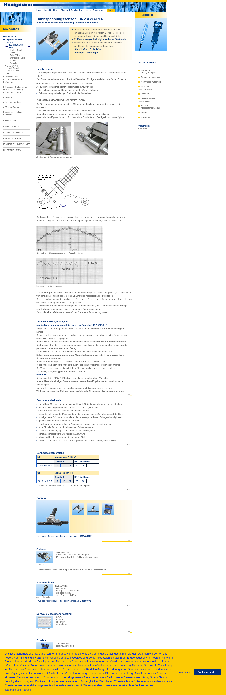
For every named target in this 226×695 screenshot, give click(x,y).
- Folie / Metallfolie (17, 55)
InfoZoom (40, 564)
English (74, 10)
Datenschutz (98, 10)
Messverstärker (12, 77)
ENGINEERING (11, 126)
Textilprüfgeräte (12, 107)
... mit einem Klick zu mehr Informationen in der (57, 536)
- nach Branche (14, 68)
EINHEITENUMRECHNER (16, 144)
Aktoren (8, 97)
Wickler (8, 115)
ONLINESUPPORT (13, 138)
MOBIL (10, 42)
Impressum (86, 10)
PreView (145, 86)
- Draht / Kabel (15, 50)
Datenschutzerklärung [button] (18, 689)
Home (39, 10)
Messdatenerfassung (14, 102)
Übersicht (146, 101)
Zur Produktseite (43, 597)
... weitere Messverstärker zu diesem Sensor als (58, 601)
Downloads (146, 117)
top (128, 395)
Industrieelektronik (13, 79)
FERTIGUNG (10, 120)
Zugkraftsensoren (13, 40)
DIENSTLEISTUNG (13, 132)
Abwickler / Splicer (13, 112)
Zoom (39, 61)
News (55, 10)
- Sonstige (13, 63)
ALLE (9, 73)
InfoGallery (147, 89)
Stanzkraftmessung (14, 90)
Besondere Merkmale (150, 77)
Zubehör (9, 82)
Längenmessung (13, 92)
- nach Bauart (13, 71)
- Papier (12, 60)
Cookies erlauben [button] (207, 672)
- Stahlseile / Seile (17, 58)
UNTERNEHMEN (12, 150)
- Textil (12, 53)
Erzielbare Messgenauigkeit (149, 71)
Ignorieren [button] (184, 672)
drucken (143, 129)
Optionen (145, 94)
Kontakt (47, 10)
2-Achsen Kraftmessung (16, 87)
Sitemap (64, 10)
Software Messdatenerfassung (150, 107)
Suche (111, 10)
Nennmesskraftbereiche (152, 82)
